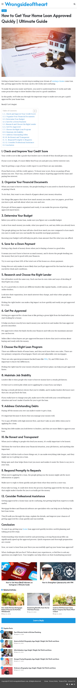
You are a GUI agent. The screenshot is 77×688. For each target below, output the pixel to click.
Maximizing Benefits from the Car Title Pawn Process (38, 609)
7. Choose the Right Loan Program (17, 129)
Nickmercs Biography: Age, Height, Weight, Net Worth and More (35, 668)
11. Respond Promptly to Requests (18, 140)
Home (46, 681)
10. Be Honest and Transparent (17, 137)
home (25, 529)
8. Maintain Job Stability (13, 132)
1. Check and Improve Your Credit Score (20, 114)
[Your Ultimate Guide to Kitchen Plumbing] (7, 635)
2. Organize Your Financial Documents (19, 117)
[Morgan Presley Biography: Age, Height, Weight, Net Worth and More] (7, 662)
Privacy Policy (53, 681)
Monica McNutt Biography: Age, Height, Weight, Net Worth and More (36, 641)
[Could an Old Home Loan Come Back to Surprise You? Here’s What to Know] (64, 599)
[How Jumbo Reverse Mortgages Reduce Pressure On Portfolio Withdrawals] (13, 599)
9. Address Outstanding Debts (16, 135)
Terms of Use (63, 681)
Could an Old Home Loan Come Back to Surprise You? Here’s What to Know (64, 609)
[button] (34, 111)
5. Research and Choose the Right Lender (20, 124)
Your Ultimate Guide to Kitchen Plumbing (27, 632)
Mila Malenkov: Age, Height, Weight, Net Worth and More (32, 650)
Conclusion (9, 145)
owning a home (58, 81)
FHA (46, 359)
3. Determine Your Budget (14, 119)
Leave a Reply (38, 620)
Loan (4, 10)
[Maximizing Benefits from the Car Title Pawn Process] (38, 599)
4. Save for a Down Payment (15, 122)
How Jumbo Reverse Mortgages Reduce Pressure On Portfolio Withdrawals (12, 609)
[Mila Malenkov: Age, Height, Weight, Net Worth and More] (7, 653)
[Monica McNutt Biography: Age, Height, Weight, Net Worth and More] (7, 644)
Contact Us (71, 681)
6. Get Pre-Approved (12, 127)
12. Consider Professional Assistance (19, 142)
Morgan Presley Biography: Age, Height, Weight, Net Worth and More (36, 659)
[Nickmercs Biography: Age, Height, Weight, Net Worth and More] (7, 671)
